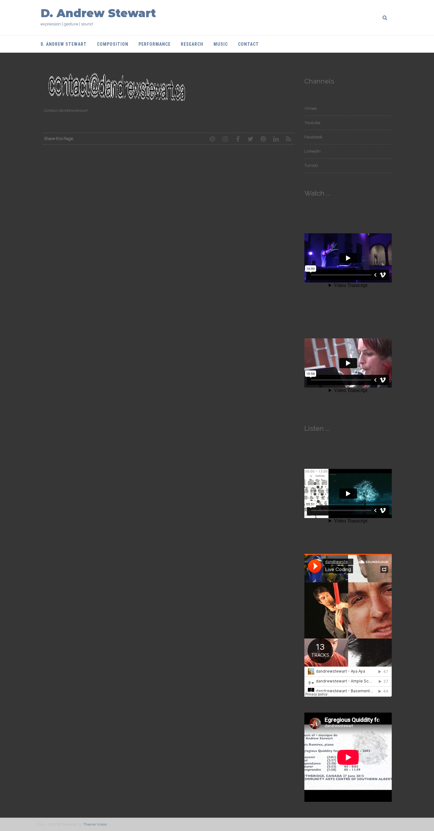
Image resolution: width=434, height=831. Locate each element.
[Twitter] (250, 138)
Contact (248, 44)
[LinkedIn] (275, 138)
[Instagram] (225, 138)
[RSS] (288, 138)
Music (221, 44)
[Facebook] (237, 138)
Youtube (312, 122)
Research (192, 44)
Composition (112, 44)
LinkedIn (312, 151)
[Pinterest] (263, 138)
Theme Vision (95, 824)
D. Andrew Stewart (98, 13)
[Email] (212, 138)
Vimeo (310, 108)
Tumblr (311, 165)
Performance (155, 44)
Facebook (313, 137)
